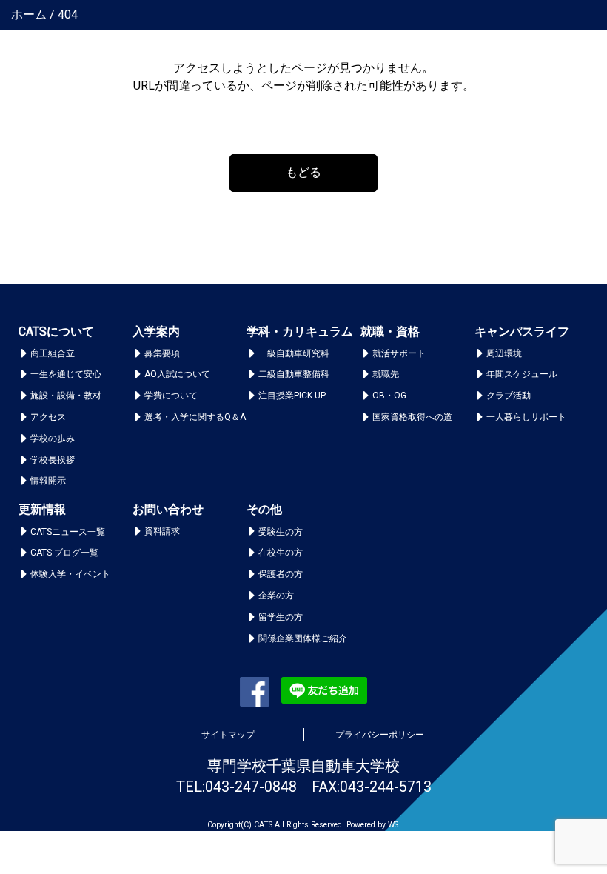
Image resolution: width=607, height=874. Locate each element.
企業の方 (276, 595)
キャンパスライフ (521, 331)
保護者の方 (280, 574)
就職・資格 (390, 331)
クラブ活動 (508, 395)
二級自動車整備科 (293, 374)
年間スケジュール (521, 374)
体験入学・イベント (70, 574)
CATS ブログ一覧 (64, 552)
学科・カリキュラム (300, 331)
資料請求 (162, 531)
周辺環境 (504, 353)
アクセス (48, 417)
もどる (303, 172)
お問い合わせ (168, 509)
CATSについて (56, 331)
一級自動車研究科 (293, 353)
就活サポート (399, 353)
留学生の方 (280, 617)
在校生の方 (280, 552)
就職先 (385, 374)
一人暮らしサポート (526, 417)
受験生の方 (280, 532)
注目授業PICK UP (292, 395)
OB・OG (389, 395)
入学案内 (156, 331)
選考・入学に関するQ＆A (195, 417)
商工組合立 (52, 353)
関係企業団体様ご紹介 (302, 638)
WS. (394, 825)
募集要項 (162, 353)
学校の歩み (52, 438)
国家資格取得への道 (412, 417)
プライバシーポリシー (379, 735)
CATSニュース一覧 (67, 532)
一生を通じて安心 (65, 374)
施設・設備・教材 (65, 395)
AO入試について (177, 374)
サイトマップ (228, 735)
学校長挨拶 (52, 460)
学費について (171, 395)
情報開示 (48, 481)
